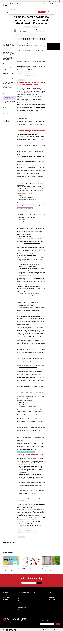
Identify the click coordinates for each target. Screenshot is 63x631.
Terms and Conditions (46, 629)
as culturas (27, 448)
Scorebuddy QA (5, 592)
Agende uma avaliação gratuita (26, 452)
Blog (8, 12)
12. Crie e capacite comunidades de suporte (9, 102)
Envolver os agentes (21, 594)
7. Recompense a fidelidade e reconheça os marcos (8, 83)
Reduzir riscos (20, 598)
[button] (15, 35)
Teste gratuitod (52, 599)
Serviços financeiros (21, 604)
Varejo (19, 605)
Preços (50, 595)
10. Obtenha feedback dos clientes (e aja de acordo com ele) (9, 94)
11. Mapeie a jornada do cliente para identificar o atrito (9, 98)
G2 (34, 594)
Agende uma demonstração (54, 601)
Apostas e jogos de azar (22, 607)
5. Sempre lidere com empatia (8, 76)
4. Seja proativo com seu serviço (8, 73)
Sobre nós (51, 592)
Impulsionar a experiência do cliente (23, 596)
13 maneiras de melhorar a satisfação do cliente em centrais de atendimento (8, 58)
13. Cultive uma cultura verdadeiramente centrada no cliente (8, 106)
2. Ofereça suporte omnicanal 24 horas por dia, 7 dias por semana (8, 66)
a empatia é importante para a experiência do (32, 243)
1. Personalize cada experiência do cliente (9, 63)
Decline (49, 11)
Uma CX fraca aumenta (29, 504)
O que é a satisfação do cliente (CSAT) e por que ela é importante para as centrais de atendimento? (9, 53)
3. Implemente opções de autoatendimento (7, 70)
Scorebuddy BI (5, 594)
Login (49, 1)
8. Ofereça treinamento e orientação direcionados (7, 87)
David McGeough (23, 31)
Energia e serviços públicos (22, 611)
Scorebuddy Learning (6, 597)
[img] (45, 35)
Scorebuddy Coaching (6, 595)
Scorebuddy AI (5, 599)
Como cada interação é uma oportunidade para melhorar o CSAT (8, 115)
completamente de (20, 185)
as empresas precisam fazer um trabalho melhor (28, 367)
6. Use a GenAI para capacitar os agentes (8, 79)
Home (3, 12)
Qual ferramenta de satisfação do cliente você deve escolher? (9, 110)
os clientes (19, 506)
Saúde (19, 609)
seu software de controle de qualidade (35, 409)
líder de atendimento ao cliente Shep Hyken (32, 136)
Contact (45, 1)
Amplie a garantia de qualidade (23, 592)
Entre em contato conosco (53, 594)
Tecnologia (20, 602)
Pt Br (6, 12)
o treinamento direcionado (26, 328)
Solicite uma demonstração (54, 5)
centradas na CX (40, 448)
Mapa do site (51, 597)
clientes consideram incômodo (32, 177)
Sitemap (59, 629)
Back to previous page (9, 542)
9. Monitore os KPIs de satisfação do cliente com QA (9, 90)
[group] (31, 35)
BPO (19, 600)
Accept (41, 11)
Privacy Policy (54, 629)
